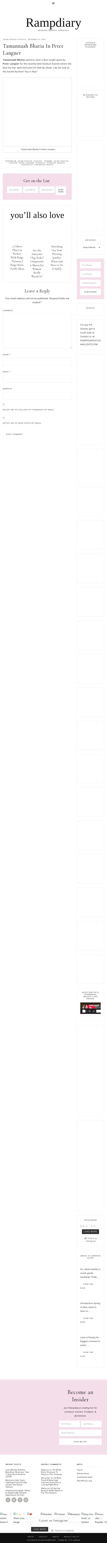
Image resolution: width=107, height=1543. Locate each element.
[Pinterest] (20, 1499)
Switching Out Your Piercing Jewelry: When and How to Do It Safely (57, 257)
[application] (90, 1008)
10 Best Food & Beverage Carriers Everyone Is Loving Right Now (51, 1481)
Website (7, 389)
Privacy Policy (71, 1537)
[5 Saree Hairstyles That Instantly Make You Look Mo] (92, 1226)
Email (7, 372)
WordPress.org (84, 1481)
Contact (43, 1537)
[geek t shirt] (90, 944)
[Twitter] (14, 1499)
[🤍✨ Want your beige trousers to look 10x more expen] (83, 1226)
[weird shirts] (90, 644)
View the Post (86, 1286)
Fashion (22, 39)
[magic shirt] (90, 978)
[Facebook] (8, 1499)
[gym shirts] (90, 744)
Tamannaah (27, 165)
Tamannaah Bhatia (44, 165)
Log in (80, 1470)
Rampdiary (53, 22)
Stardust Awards (56, 163)
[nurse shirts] (90, 878)
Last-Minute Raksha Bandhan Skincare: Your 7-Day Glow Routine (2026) (17, 1473)
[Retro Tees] (90, 711)
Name (6, 355)
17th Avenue (74, 1540)
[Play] (83, 1011)
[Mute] (97, 1011)
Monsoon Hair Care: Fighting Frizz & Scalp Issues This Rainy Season (16, 1483)
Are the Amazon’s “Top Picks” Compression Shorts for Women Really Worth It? (37, 263)
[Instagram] (26, 1499)
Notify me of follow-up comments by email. (29, 410)
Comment (8, 310)
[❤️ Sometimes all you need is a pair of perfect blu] (86, 1226)
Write (31, 1537)
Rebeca (45, 1470)
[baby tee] (90, 777)
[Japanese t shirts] (90, 577)
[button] (53, 3)
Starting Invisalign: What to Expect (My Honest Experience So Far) (18, 1492)
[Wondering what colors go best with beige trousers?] (89, 1226)
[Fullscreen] (99, 1011)
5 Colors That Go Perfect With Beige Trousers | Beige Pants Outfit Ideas (17, 257)
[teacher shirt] (90, 844)
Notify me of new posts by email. (22, 423)
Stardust (40, 163)
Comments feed (84, 1477)
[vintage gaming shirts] (90, 811)
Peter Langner (26, 163)
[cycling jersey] (90, 677)
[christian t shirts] (90, 544)
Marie (44, 1488)
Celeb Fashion (10, 39)
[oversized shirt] (90, 911)
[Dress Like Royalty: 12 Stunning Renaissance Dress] (100, 1226)
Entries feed (83, 1473)
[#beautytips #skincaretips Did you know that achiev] (94, 1226)
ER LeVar (45, 1478)
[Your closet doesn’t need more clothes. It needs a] (81, 1226)
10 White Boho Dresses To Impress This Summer (51, 1472)
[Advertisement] (90, 186)
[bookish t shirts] (90, 611)
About (55, 1537)
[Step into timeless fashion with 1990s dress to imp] (97, 1226)
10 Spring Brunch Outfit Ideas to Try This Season (52, 1490)
